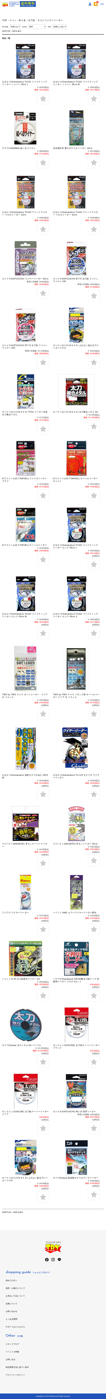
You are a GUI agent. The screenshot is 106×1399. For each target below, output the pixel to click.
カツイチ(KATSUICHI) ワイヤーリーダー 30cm (25, 279)
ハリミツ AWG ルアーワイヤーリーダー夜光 (74, 912)
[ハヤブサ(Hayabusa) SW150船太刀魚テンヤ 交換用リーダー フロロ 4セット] (76, 958)
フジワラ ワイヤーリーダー (15, 912)
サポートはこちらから (15, 1327)
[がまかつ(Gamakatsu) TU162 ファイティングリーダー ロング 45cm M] (25, 593)
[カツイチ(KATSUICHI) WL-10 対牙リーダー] (76, 1091)
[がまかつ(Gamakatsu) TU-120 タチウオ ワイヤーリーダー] (76, 749)
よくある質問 (11, 1319)
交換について (11, 1303)
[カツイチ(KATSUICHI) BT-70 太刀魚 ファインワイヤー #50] (25, 325)
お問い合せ (10, 1359)
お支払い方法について (15, 1296)
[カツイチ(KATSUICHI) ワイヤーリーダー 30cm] (25, 258)
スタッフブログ (12, 1344)
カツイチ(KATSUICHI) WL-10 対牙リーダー (74, 1111)
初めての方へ (11, 1280)
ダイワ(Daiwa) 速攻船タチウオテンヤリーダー (75, 1178)
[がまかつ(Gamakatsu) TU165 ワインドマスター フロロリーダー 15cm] (25, 191)
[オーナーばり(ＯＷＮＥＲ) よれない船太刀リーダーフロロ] (25, 1157)
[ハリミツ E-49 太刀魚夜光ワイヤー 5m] (25, 958)
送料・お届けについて (15, 1288)
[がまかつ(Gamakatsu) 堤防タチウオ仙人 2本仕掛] (25, 749)
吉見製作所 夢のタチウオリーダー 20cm (72, 148)
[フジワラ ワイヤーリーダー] (25, 892)
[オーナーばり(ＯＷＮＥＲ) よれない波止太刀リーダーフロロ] (76, 325)
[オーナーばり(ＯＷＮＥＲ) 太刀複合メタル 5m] (76, 391)
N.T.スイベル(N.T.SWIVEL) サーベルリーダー (24, 545)
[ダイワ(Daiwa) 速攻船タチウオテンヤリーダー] (76, 1157)
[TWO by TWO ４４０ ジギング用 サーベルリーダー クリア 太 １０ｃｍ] (76, 668)
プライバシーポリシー (15, 1375)
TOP (4, 20)
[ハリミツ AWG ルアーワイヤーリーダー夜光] (76, 892)
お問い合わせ (11, 1311)
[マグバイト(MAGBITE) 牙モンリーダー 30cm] (76, 823)
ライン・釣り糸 (18, 20)
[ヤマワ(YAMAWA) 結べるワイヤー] (25, 127)
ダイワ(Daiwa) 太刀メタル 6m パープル (21, 1045)
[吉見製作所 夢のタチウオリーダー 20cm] (76, 127)
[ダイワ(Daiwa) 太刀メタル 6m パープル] (25, 1024)
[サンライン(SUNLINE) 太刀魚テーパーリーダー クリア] (25, 1091)
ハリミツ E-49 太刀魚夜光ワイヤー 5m (21, 979)
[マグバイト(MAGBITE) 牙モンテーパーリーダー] (25, 823)
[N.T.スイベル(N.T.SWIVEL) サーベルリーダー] (25, 524)
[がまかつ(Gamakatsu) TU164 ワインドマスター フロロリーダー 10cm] (76, 191)
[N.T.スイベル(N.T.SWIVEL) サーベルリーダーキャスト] (76, 458)
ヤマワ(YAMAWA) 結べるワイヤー (18, 148)
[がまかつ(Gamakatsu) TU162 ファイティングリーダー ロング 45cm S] (76, 593)
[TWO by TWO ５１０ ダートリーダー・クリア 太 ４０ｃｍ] (25, 668)
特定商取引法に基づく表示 (17, 1367)
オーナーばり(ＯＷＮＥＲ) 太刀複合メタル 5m (75, 412)
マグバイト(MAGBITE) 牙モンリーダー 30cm (75, 844)
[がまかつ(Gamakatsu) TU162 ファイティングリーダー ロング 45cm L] (76, 524)
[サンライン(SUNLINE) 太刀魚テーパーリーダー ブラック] (76, 1024)
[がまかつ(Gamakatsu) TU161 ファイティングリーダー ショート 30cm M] (76, 61)
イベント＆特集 (12, 1352)
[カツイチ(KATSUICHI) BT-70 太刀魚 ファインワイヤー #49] (76, 258)
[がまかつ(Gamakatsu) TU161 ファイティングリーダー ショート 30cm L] (25, 61)
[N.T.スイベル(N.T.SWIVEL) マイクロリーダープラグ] (25, 458)
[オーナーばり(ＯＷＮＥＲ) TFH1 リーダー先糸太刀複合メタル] (25, 391)
